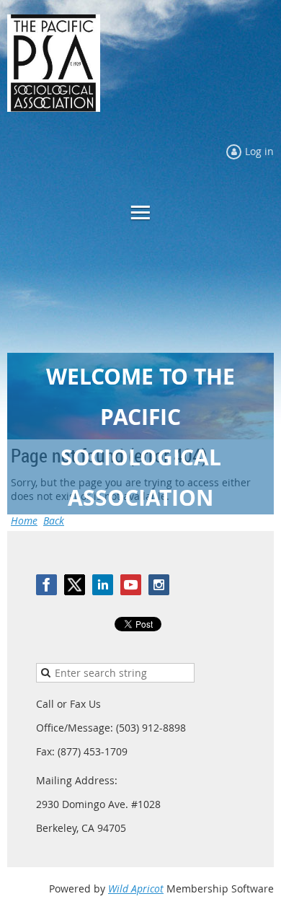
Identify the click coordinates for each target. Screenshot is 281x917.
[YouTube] (130, 584)
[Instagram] (158, 584)
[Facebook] (46, 584)
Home (24, 520)
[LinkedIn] (102, 584)
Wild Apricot (136, 888)
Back (53, 520)
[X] (74, 584)
